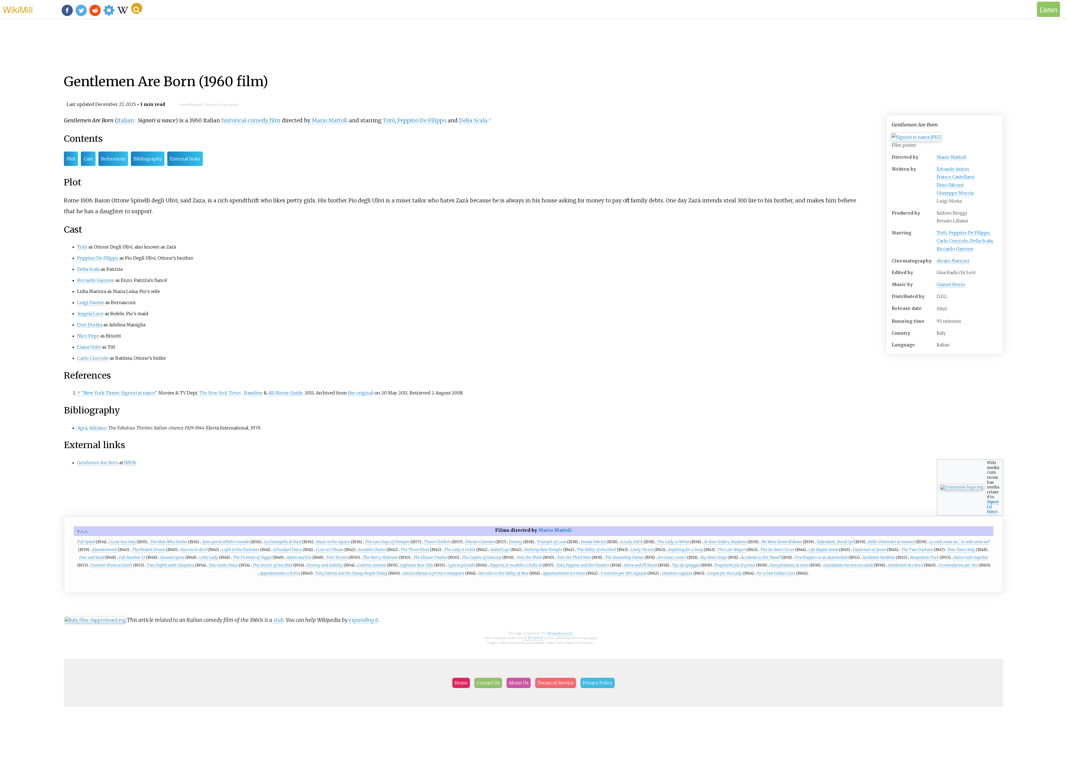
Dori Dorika (89, 324)
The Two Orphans (917, 549)
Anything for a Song (685, 549)
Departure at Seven (870, 549)
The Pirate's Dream (148, 549)
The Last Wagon (731, 549)
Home (461, 683)
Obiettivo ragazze (677, 573)
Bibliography (148, 159)
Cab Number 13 (132, 557)
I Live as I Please (329, 549)
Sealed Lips (500, 549)
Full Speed (86, 541)
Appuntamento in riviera (564, 573)
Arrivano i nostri (672, 557)
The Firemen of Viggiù (252, 557)
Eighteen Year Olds (416, 565)
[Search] (136, 8)
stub (278, 620)
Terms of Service (555, 683)
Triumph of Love (551, 541)
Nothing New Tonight (543, 549)
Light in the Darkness (240, 549)
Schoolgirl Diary (287, 549)
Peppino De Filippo (969, 232)
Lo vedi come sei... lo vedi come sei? (959, 541)
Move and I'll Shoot (640, 565)
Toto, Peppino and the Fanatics (582, 565)
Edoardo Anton (953, 169)
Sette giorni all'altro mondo (226, 541)
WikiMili (18, 9)
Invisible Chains (372, 549)
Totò (942, 232)
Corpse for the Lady (724, 573)
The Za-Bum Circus (777, 549)
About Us (518, 683)
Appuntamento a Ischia (280, 573)
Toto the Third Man (574, 557)
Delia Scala (981, 241)
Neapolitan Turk (924, 557)
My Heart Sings (713, 557)
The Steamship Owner (624, 557)
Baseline (253, 393)
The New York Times (220, 393)
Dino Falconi (950, 185)
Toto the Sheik (529, 557)
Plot (71, 159)
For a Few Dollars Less (776, 573)
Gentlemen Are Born (905, 565)
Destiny (515, 541)
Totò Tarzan (337, 557)
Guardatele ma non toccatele (848, 565)
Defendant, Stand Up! (835, 541)
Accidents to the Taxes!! (761, 557)
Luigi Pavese (90, 302)
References (113, 159)
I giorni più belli (461, 565)
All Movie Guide (285, 393)
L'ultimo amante (371, 565)
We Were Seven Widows (781, 541)
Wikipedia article (560, 633)
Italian (125, 120)
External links (185, 159)
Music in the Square (333, 541)
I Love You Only (122, 541)
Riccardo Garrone (955, 249)
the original (360, 393)
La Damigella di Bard (282, 541)
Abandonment (104, 549)
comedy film (264, 120)
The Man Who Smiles (168, 541)
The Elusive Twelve (430, 557)
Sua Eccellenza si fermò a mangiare (433, 573)
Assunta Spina (172, 557)
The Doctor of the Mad (272, 565)
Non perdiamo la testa (789, 565)
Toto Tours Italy (961, 549)
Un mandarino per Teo (958, 565)
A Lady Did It (631, 541)
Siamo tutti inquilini (970, 557)
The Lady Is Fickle (459, 549)
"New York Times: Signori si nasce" (118, 393)
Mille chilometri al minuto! (891, 541)
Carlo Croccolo (952, 241)
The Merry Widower (380, 557)
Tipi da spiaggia (686, 565)
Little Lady (208, 557)
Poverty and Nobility (325, 565)
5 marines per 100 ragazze (623, 573)
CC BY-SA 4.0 (533, 637)
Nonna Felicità (593, 541)
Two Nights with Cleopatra (170, 565)
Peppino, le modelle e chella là (516, 565)
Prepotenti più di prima (735, 565)
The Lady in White (673, 541)
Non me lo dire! (193, 549)
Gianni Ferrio (951, 284)
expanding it (363, 620)
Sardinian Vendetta (878, 557)
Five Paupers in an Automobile (821, 557)
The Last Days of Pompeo (387, 541)
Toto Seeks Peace (223, 565)
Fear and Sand (91, 557)
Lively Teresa (642, 549)
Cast (88, 159)
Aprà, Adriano (91, 428)
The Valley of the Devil (596, 549)
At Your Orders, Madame (725, 541)
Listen (1048, 9)
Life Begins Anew (823, 549)
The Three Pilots (414, 549)
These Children (437, 541)
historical (233, 120)
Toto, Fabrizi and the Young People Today (351, 573)
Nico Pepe (88, 336)
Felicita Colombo (480, 541)
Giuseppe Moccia (955, 193)
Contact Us (488, 683)
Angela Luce (90, 313)
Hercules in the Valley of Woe (503, 573)
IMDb (130, 462)
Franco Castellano (956, 177)
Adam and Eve (298, 557)
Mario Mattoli (951, 157)
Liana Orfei (89, 347)
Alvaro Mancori (953, 261)
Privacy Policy (597, 683)
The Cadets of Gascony (482, 557)
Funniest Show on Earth (111, 565)
